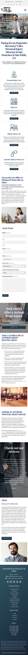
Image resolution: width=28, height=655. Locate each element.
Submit (5, 295)
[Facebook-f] (8, 4)
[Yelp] (17, 4)
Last (3, 245)
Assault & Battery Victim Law (14, 160)
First (3, 239)
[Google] (14, 4)
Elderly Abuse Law (14, 134)
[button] (25, 9)
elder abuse (10, 381)
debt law (16, 381)
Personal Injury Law (14, 80)
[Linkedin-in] (11, 4)
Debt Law (14, 107)
